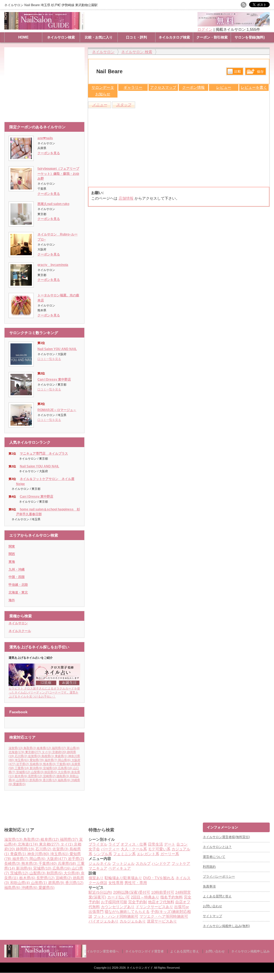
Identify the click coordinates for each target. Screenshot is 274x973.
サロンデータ (103, 87)
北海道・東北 (18, 592)
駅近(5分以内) (100, 892)
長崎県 (36, 764)
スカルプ (143, 863)
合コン (182, 844)
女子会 (94, 849)
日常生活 (155, 844)
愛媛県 (19, 784)
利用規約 (209, 867)
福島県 (64, 780)
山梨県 (37, 772)
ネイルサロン (18, 623)
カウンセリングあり (118, 907)
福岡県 (59, 748)
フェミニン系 (124, 854)
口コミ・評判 (136, 37)
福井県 (51, 760)
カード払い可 (118, 897)
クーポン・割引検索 (212, 37)
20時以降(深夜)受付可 (131, 892)
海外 (12, 600)
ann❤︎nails (45, 138)
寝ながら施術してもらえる (127, 911)
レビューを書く (254, 87)
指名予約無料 (171, 897)
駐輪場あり (114, 878)
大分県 (64, 772)
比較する (234, 71)
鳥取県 (30, 748)
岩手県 (22, 764)
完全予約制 (137, 902)
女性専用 (115, 883)
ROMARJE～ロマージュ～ (56, 410)
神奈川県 (38, 854)
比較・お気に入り (99, 37)
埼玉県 (22, 760)
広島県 (65, 768)
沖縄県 (29, 887)
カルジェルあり (133, 921)
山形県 (22, 780)
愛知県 (37, 760)
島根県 (47, 756)
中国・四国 (17, 577)
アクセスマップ (163, 87)
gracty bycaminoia (52, 265)
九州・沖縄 (17, 569)
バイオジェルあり (104, 921)
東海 (12, 562)
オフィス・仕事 (134, 844)
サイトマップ (212, 916)
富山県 (73, 748)
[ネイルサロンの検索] (45, 956)
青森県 (61, 756)
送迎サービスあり (162, 921)
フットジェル (123, 863)
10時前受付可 (162, 892)
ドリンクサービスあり (154, 907)
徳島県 (62, 776)
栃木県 (21, 776)
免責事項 (209, 886)
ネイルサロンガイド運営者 (144, 951)
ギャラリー (133, 87)
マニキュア (98, 868)
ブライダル (98, 844)
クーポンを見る (48, 153)
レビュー (223, 87)
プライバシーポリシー (219, 876)
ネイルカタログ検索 (174, 37)
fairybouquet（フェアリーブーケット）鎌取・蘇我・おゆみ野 (58, 173)
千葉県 (63, 764)
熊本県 (49, 764)
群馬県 (35, 780)
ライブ (114, 844)
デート (169, 844)
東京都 (33, 752)
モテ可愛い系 (159, 849)
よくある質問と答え (217, 896)
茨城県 (23, 772)
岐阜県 (44, 748)
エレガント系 (148, 854)
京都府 (59, 752)
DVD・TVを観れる (158, 878)
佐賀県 (34, 756)
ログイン (204, 29)
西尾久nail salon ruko (53, 204)
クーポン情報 (193, 87)
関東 (12, 546)
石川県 (21, 756)
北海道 (16, 752)
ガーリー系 (169, 854)
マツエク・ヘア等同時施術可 (163, 916)
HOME (23, 37)
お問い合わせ (212, 906)
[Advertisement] (46, 82)
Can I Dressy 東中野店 (54, 379)
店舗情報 (126, 198)
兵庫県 (67, 863)
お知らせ (102, 94)
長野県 (35, 776)
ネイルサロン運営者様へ (101, 951)
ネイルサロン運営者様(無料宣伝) (226, 837)
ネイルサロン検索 (61, 37)
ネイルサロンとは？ (217, 847)
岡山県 (64, 760)
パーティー (110, 849)
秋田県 (50, 772)
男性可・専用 (135, 883)
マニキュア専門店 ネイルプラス (44, 453)
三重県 (22, 768)
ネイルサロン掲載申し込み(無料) (226, 926)
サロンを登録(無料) (250, 37)
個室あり (96, 878)
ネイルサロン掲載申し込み (250, 951)
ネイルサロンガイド (140, 967)
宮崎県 (49, 776)
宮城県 (50, 768)
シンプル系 (102, 854)
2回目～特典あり (145, 897)
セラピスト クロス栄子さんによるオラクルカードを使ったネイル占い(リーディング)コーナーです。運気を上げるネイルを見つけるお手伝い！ (44, 692)
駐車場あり (132, 878)
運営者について (214, 857)
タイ (46, 752)
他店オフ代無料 (161, 902)
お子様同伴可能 (114, 902)
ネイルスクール (20, 631)
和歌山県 (20, 883)
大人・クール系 (134, 849)
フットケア (181, 863)
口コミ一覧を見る (49, 358)
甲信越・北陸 (18, 585)
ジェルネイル (100, 863)
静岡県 (25, 849)
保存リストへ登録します (255, 72)
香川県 (50, 780)
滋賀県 (16, 748)
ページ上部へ (269, 802)
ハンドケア (161, 863)
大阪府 (57, 858)
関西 (12, 554)
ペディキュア (119, 868)
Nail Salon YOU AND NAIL (57, 349)
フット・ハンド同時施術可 (115, 916)
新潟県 (36, 768)
